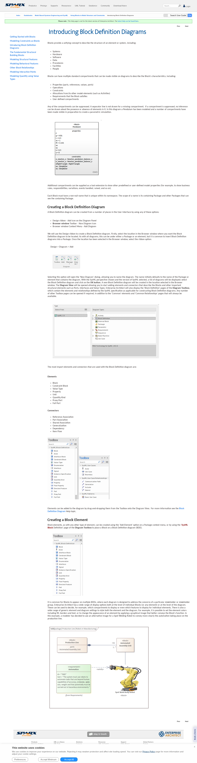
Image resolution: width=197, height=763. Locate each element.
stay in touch (100, 734)
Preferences (20, 759)
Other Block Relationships (22, 68)
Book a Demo (195, 734)
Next (186, 26)
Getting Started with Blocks (22, 37)
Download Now (119, 6)
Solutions (92, 6)
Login (187, 6)
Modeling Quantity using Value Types (24, 77)
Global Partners (148, 742)
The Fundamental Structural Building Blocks (23, 54)
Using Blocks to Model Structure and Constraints (88, 15)
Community (105, 6)
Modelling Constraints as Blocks (25, 41)
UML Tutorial (80, 6)
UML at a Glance (59, 742)
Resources (66, 6)
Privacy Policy (148, 751)
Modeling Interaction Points (23, 72)
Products (32, 6)
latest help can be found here (128, 21)
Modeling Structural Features (23, 59)
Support (54, 6)
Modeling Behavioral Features (24, 64)
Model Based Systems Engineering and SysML (51, 15)
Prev (178, 26)
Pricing (43, 6)
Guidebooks (28, 15)
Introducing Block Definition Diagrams (23, 46)
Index (18, 15)
